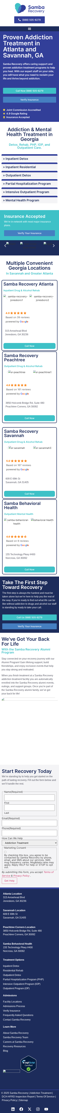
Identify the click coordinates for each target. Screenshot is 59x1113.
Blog (5, 1051)
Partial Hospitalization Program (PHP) (23, 979)
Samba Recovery (19, 1093)
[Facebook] (21, 1109)
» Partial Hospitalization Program (27, 183)
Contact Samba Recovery (17, 1019)
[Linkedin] (13, 1109)
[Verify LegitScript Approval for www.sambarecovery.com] (28, 1071)
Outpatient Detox (12, 975)
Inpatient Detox (11, 966)
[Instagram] (38, 1109)
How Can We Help (12, 838)
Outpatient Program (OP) (16, 988)
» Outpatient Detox (17, 175)
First (6, 803)
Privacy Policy (21, 875)
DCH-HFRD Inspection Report (18, 1096)
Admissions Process (14, 1006)
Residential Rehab (13, 970)
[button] (29, 28)
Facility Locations (12, 1001)
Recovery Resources (14, 1046)
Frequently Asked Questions (18, 1015)
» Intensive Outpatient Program (26, 192)
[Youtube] (46, 1109)
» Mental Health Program (21, 200)
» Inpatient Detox (15, 159)
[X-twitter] (29, 1109)
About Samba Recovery (16, 1033)
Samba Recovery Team (15, 1037)
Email (11, 818)
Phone (11, 828)
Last (6, 813)
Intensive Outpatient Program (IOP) (21, 984)
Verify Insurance (11, 1010)
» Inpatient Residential (19, 167)
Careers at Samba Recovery (18, 1042)
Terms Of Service (45, 1096)
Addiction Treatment (41, 1093)
